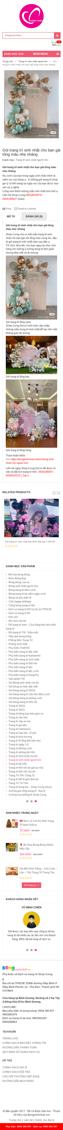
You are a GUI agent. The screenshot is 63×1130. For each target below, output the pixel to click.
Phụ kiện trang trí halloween (25, 655)
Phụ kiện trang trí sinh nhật (24, 659)
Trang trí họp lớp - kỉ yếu (22, 733)
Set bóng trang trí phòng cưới (25, 698)
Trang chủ (7, 61)
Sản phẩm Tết (17, 678)
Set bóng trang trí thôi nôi (23, 702)
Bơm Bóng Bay (17, 578)
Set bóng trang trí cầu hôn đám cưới (29, 694)
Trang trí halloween (20, 729)
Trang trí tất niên (18, 763)
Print (8, 208)
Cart (58, 45)
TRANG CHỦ (10, 1038)
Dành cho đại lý (44, 1120)
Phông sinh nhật (18, 644)
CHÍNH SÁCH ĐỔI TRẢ (16, 1072)
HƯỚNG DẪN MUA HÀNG (18, 1081)
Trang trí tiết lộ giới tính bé (23, 779)
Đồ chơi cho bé (17, 620)
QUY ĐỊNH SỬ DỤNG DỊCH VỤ (21, 1052)
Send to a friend (26, 208)
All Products (30, 885)
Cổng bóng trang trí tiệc (22, 605)
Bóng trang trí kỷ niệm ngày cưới (27, 593)
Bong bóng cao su (19, 582)
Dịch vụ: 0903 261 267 (45, 1126)
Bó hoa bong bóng (19, 574)
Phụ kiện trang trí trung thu (24, 675)
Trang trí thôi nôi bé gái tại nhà (26, 767)
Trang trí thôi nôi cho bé (22, 771)
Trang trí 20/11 (17, 709)
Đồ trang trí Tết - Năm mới (23, 632)
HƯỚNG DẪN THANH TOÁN (19, 1047)
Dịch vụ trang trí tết (19, 613)
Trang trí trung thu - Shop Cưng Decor (30, 787)
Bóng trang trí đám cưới (22, 590)
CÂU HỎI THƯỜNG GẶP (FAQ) (20, 1076)
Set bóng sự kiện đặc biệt (23, 686)
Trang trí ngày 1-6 (19, 744)
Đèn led (13, 617)
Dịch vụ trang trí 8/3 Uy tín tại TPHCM (30, 609)
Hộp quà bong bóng (20, 636)
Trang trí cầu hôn (18, 717)
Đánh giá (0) (34, 216)
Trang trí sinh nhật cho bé (23, 756)
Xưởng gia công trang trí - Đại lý (27, 791)
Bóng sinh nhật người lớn (23, 586)
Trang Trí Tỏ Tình (18, 783)
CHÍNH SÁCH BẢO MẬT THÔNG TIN (24, 1043)
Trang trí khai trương (20, 736)
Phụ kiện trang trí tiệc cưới (24, 671)
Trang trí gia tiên (18, 725)
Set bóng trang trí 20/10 (22, 690)
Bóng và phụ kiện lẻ (20, 597)
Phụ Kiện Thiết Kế (19, 648)
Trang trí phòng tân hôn (22, 752)
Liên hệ (28, 1120)
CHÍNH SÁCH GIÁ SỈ (14, 1067)
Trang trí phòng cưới (20, 748)
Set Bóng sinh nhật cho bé (24, 682)
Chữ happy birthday (20, 601)
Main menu (40, 53)
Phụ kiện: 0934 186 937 (18, 1126)
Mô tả (11, 216)
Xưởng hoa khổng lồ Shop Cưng (27, 794)
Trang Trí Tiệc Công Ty (22, 775)
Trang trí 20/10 (17, 705)
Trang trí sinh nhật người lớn (32, 61)
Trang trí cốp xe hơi (20, 721)
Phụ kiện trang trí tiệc (21, 667)
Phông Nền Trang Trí (20, 640)
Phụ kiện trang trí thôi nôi (23, 663)
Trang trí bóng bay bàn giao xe (26, 713)
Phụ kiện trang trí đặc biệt (23, 651)
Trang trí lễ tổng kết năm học (25, 740)
